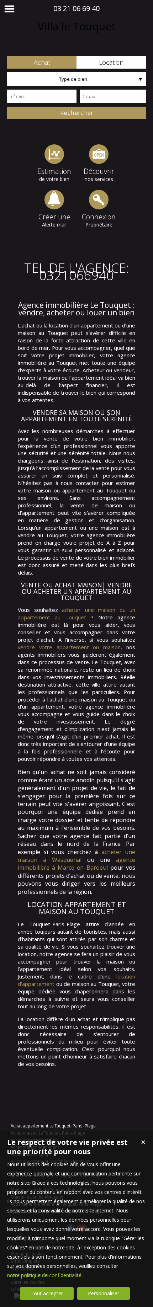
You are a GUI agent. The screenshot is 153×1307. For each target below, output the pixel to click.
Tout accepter (47, 1293)
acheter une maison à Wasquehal (76, 856)
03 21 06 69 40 (76, 8)
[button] (41, 62)
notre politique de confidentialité (44, 1275)
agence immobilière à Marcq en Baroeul (76, 863)
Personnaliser (103, 1293)
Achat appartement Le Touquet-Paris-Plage (53, 1126)
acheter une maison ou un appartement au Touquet (76, 613)
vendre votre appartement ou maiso (68, 647)
